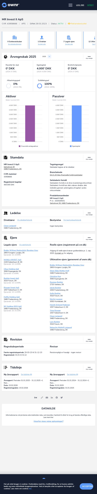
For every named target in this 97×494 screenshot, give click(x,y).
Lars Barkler (55, 322)
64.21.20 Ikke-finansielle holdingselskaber (66, 175)
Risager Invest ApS (11, 287)
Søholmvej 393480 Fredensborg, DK (13, 168)
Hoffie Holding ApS (12, 297)
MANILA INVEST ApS (12, 260)
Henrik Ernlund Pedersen (60, 305)
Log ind (80, 5)
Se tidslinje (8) (26, 374)
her (30, 488)
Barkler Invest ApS (11, 278)
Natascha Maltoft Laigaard (61, 327)
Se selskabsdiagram (14, 44)
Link (42, 397)
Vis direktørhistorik (24, 220)
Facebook (56, 397)
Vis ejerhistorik (25, 245)
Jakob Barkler (55, 288)
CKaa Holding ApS (11, 269)
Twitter (61, 397)
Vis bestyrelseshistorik (72, 220)
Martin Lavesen (56, 299)
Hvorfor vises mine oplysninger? (48, 421)
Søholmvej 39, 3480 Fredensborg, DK (64, 203)
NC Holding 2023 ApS (13, 306)
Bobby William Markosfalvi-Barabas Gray (21, 250)
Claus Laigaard (10, 226)
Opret (90, 5)
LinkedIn (52, 397)
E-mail (47, 397)
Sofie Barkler (55, 293)
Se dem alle (42, 44)
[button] (70, 5)
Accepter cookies (87, 486)
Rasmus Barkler (56, 282)
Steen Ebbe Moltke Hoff (59, 271)
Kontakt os (59, 253)
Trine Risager (55, 310)
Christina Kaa (55, 276)
